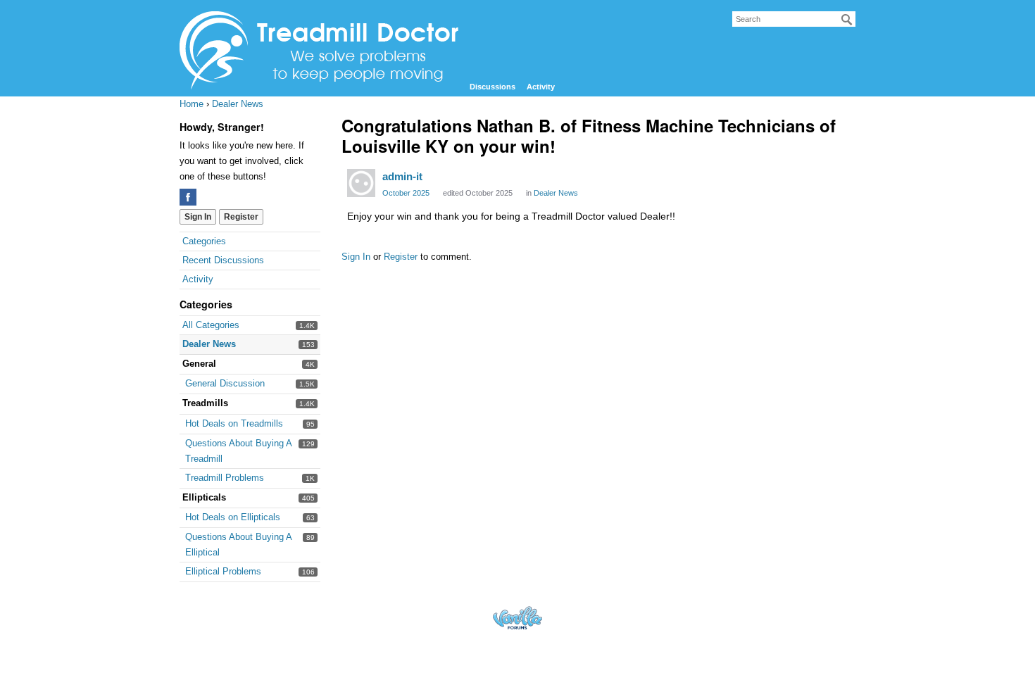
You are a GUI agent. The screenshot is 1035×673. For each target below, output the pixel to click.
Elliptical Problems (223, 571)
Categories (204, 241)
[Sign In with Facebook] (188, 197)
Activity (541, 86)
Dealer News (209, 344)
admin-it (402, 176)
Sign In (197, 217)
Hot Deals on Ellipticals (232, 517)
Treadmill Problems (224, 477)
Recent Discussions (223, 260)
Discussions (492, 86)
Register (241, 217)
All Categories (210, 325)
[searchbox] (793, 19)
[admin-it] (361, 183)
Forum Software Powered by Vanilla (517, 617)
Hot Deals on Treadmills (234, 423)
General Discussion (225, 383)
